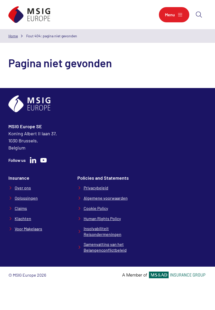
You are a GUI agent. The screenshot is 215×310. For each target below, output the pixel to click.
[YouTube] (43, 160)
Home (13, 36)
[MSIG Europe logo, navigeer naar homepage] (29, 14)
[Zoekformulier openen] (199, 14)
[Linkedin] (33, 160)
